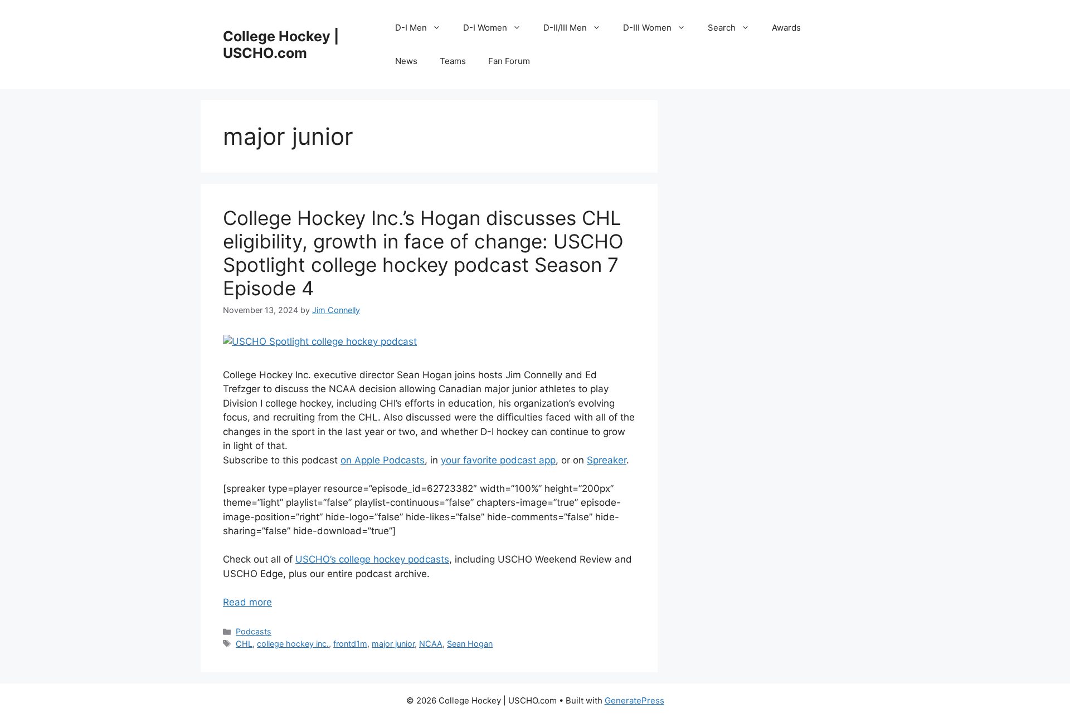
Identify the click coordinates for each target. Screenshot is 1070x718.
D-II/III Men (565, 27)
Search (722, 27)
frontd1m (350, 643)
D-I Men (411, 27)
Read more (247, 602)
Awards (786, 27)
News (406, 61)
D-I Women (485, 27)
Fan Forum (509, 61)
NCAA (430, 643)
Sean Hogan (470, 643)
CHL (244, 643)
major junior (393, 643)
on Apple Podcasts (383, 460)
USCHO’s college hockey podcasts (372, 559)
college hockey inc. (293, 643)
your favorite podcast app (498, 460)
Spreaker (606, 460)
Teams (453, 61)
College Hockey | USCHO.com (281, 44)
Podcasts (253, 631)
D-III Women (647, 27)
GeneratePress (634, 700)
